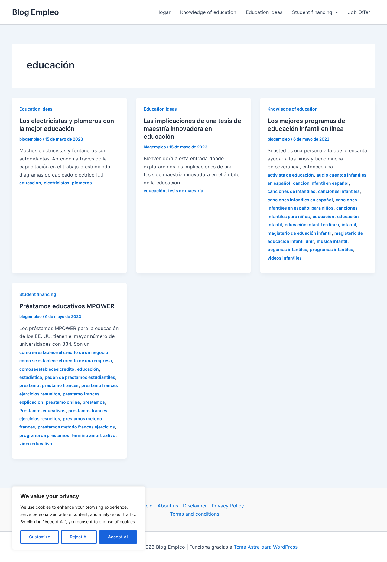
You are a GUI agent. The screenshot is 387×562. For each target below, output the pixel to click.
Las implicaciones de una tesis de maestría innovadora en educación (192, 128)
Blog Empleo (35, 12)
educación (30, 182)
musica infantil (332, 241)
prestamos (94, 402)
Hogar (163, 12)
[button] (335, 12)
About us (168, 506)
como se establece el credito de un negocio (63, 352)
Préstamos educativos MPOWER (66, 306)
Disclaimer (195, 506)
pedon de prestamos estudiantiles (80, 377)
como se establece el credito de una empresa (65, 360)
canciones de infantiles (291, 191)
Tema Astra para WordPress (266, 547)
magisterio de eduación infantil (300, 233)
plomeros (82, 182)
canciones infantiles (339, 191)
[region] (78, 518)
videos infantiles (285, 257)
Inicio (147, 506)
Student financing (312, 12)
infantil (349, 224)
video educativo (35, 443)
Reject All (79, 536)
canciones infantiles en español (300, 199)
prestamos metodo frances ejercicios (76, 426)
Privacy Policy (228, 506)
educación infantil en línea (312, 224)
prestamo (29, 385)
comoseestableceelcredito (46, 369)
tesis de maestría (185, 190)
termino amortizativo (93, 435)
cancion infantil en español (321, 183)
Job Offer (359, 12)
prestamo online (63, 402)
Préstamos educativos (42, 410)
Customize (39, 536)
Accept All (118, 536)
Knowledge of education (208, 12)
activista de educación (291, 174)
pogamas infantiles (287, 249)
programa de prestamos (44, 435)
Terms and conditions (194, 514)
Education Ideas (264, 12)
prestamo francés (60, 385)
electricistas (56, 182)
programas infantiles (331, 249)
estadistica (30, 377)
